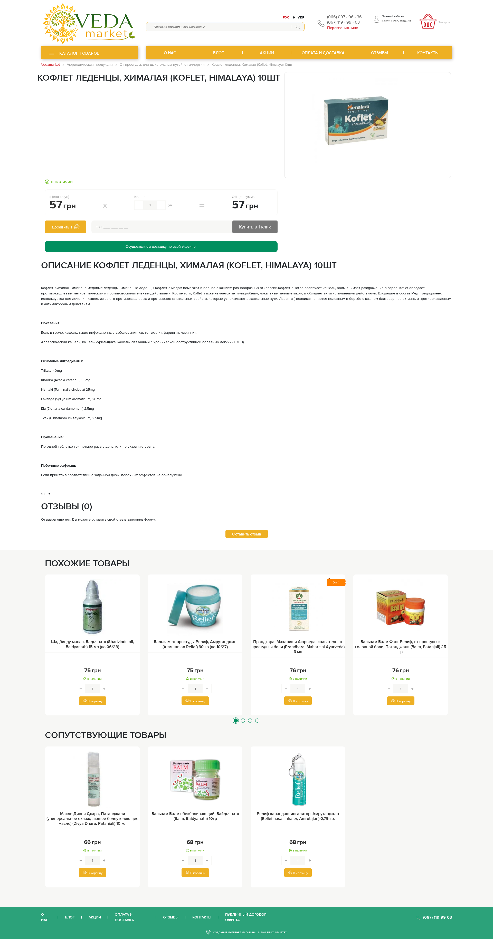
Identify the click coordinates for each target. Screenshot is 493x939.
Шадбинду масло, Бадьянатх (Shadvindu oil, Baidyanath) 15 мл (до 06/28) (92, 644)
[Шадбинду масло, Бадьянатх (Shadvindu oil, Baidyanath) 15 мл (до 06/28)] (92, 607)
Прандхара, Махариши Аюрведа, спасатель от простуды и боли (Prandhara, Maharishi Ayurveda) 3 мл (298, 646)
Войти (386, 20)
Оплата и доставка (124, 917)
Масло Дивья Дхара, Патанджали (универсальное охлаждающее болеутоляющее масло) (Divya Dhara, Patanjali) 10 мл (92, 818)
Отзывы (170, 917)
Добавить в (63, 227)
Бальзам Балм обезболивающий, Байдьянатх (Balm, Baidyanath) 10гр (195, 816)
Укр (301, 17)
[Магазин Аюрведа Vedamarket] (89, 23)
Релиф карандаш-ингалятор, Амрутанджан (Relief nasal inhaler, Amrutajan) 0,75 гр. (298, 816)
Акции (95, 917)
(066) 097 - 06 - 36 (344, 17)
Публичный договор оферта (246, 917)
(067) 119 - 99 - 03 (343, 22)
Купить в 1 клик (255, 226)
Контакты (201, 917)
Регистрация (402, 20)
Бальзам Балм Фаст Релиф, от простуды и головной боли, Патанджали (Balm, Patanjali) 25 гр (400, 646)
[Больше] (161, 205)
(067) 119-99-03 (437, 917)
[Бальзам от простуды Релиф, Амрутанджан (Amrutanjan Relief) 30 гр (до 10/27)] (195, 607)
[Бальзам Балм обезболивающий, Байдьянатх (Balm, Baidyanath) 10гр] (195, 779)
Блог (70, 917)
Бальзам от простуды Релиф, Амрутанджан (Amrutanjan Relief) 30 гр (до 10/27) (195, 644)
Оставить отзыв (246, 534)
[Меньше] (139, 205)
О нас (45, 917)
